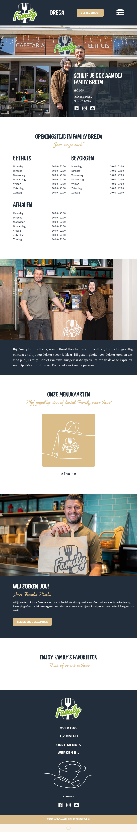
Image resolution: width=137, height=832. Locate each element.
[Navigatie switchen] (120, 13)
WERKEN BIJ (69, 752)
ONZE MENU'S (68, 744)
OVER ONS (69, 728)
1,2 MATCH (68, 735)
